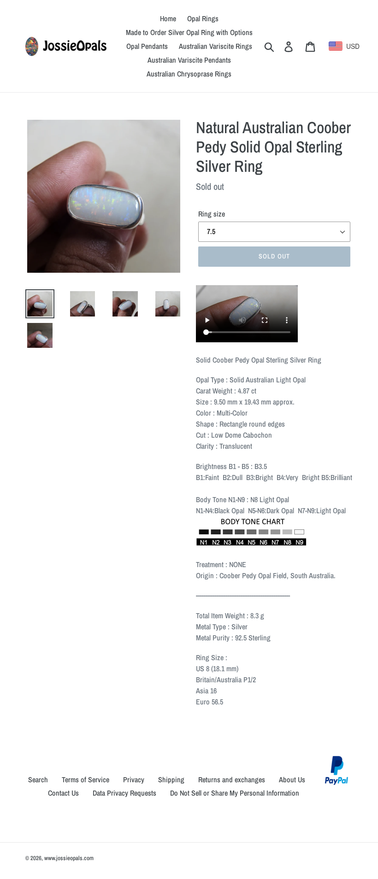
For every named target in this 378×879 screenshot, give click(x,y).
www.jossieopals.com (69, 858)
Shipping (171, 779)
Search (38, 779)
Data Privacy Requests (124, 793)
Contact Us (63, 793)
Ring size (211, 214)
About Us (292, 779)
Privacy (133, 779)
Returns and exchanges (231, 779)
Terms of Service (85, 779)
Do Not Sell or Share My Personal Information (234, 793)
